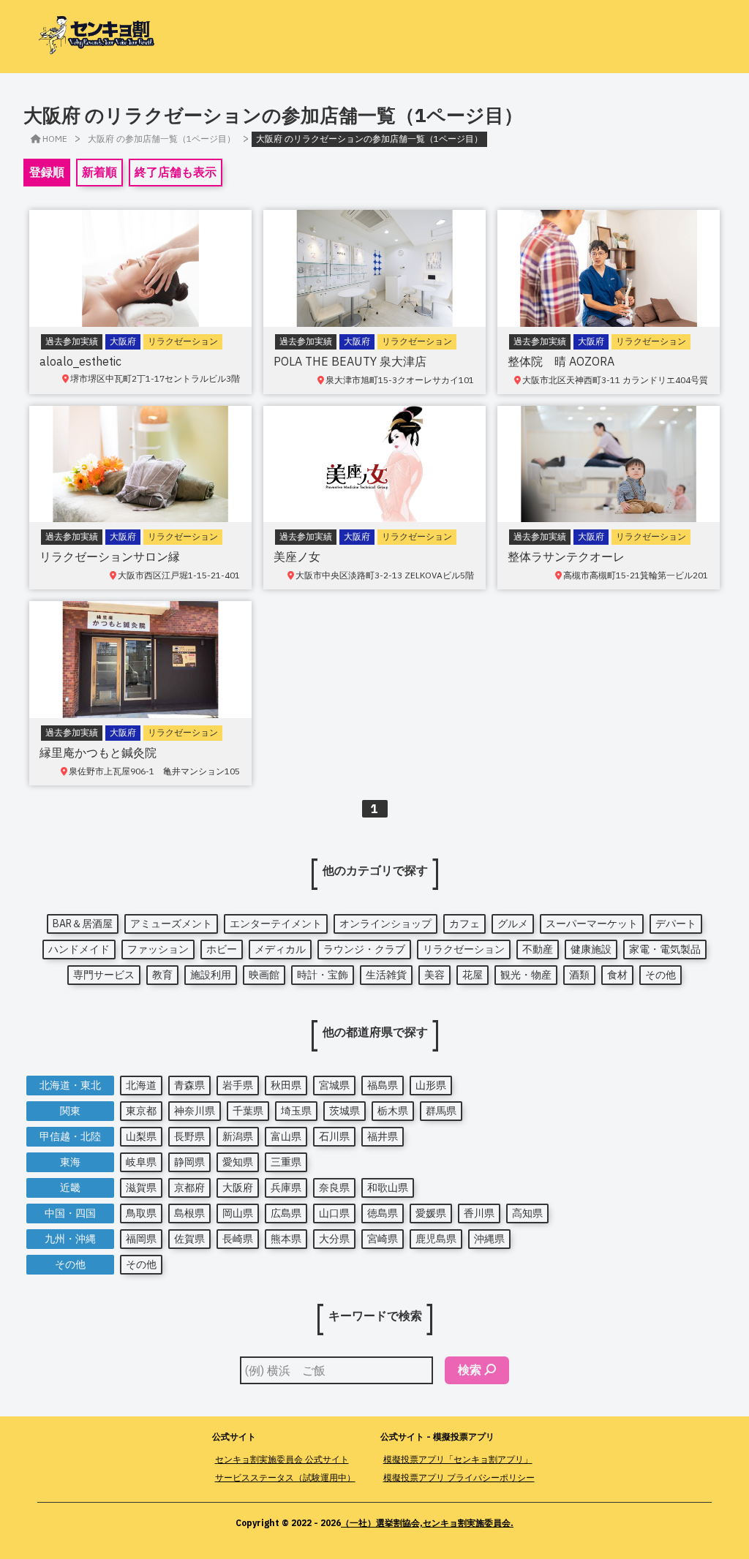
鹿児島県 (435, 1238)
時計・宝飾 (322, 974)
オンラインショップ (385, 923)
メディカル (280, 949)
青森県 (189, 1085)
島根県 (189, 1213)
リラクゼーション (464, 949)
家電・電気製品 (665, 949)
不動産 (537, 949)
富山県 (286, 1136)
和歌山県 (387, 1187)
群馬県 (441, 1110)
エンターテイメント (276, 923)
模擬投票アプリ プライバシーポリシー (459, 1477)
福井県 (382, 1136)
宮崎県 (382, 1238)
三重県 (286, 1162)
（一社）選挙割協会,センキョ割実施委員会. (427, 1522)
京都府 (189, 1187)
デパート (675, 923)
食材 (617, 974)
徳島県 (382, 1213)
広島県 (286, 1213)
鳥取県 (141, 1213)
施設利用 (210, 974)
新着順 (99, 172)
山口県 (334, 1213)
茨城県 (344, 1110)
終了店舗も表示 (176, 172)
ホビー (221, 949)
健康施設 (591, 949)
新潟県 (237, 1136)
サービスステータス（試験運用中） (285, 1477)
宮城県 (334, 1085)
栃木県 (392, 1110)
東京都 (141, 1110)
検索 (469, 1369)
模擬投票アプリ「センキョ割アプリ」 (457, 1459)
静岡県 (189, 1162)
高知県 (527, 1213)
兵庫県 (286, 1187)
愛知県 (237, 1162)
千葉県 (248, 1110)
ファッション (158, 949)
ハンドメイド (79, 949)
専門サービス (104, 974)
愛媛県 (430, 1213)
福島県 (382, 1085)
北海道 (141, 1085)
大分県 (334, 1238)
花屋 (472, 974)
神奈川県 (194, 1110)
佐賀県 (189, 1238)
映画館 (264, 974)
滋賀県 (141, 1187)
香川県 (479, 1213)
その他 (660, 974)
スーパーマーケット (592, 923)
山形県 (430, 1085)
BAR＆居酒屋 (83, 923)
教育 (162, 974)
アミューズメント (171, 923)
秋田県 (286, 1085)
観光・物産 (526, 974)
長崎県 (237, 1238)
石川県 (334, 1136)
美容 (434, 974)
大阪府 (237, 1187)
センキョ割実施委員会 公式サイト (282, 1459)
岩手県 (237, 1085)
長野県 (189, 1136)
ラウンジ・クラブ (364, 949)
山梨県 (141, 1136)
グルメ (512, 923)
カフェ (464, 923)
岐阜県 (141, 1162)
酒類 (579, 974)
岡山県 (237, 1213)
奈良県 (334, 1187)
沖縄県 (489, 1238)
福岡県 (141, 1238)
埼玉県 (296, 1110)
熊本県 (286, 1238)
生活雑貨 (386, 974)
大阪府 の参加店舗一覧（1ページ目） (162, 138)
